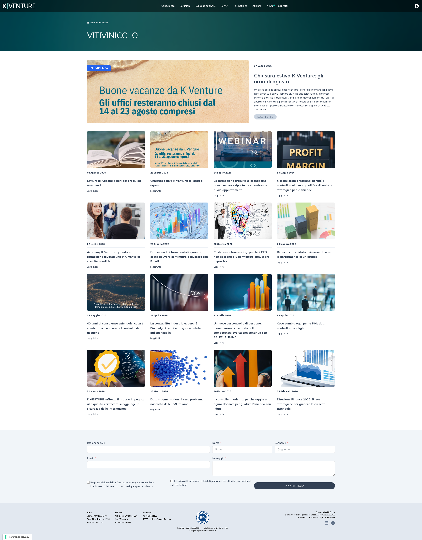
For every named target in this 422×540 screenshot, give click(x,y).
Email (90, 458)
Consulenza (168, 6)
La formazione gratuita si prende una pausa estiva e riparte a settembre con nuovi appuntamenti (241, 186)
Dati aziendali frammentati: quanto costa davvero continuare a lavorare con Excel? (179, 257)
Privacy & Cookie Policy (325, 512)
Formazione (240, 6)
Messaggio (218, 458)
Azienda (257, 6)
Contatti (283, 6)
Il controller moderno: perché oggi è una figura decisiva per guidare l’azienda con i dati (242, 404)
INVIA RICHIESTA (294, 486)
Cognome (280, 443)
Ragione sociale (96, 443)
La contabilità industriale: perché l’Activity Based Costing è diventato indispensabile (175, 328)
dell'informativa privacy (122, 482)
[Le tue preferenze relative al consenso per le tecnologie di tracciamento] (17, 537)
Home (92, 22)
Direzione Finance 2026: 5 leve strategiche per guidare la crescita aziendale (301, 404)
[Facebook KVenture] (333, 523)
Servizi (224, 6)
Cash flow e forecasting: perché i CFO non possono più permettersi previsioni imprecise (241, 257)
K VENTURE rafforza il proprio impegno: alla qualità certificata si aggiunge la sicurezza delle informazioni (115, 404)
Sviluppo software (206, 6)
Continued (260, 109)
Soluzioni (185, 6)
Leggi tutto (265, 117)
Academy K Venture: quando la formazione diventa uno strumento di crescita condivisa (113, 257)
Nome (215, 443)
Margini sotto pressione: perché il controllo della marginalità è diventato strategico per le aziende (304, 186)
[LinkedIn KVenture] (327, 523)
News (270, 6)
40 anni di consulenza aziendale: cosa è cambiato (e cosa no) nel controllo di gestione (115, 328)
